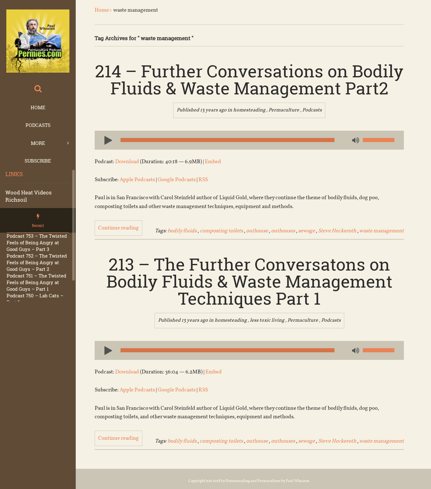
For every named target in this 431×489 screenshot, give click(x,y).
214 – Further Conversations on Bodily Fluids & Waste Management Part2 (249, 79)
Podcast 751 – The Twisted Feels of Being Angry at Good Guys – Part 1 (36, 282)
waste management (381, 231)
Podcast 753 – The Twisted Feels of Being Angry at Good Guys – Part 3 (37, 242)
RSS (203, 179)
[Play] (105, 140)
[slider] (378, 140)
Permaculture (284, 110)
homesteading (249, 110)
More (38, 143)
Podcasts (38, 125)
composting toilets (221, 231)
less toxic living (267, 320)
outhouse (257, 231)
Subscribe (38, 161)
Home (38, 107)
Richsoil (16, 199)
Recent (38, 225)
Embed (213, 161)
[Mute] (355, 140)
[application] (249, 140)
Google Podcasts (177, 179)
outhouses (283, 231)
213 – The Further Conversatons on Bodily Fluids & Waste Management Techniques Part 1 (249, 281)
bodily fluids (182, 231)
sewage (306, 231)
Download (127, 161)
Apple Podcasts (137, 179)
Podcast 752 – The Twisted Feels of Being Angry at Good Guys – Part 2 (37, 262)
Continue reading (118, 228)
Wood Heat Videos (28, 192)
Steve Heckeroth (337, 231)
